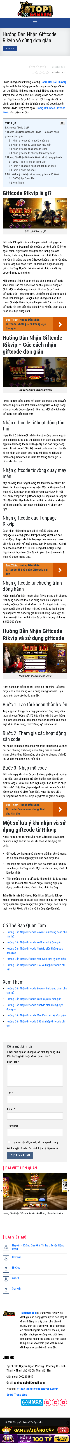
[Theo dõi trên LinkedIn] (55, 1402)
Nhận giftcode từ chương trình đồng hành (34, 153)
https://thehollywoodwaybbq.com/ (37, 1388)
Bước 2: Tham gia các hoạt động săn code (34, 165)
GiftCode (10, 48)
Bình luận (13, 1061)
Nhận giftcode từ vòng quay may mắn (32, 144)
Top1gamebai (28, 1312)
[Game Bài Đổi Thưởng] (35, 9)
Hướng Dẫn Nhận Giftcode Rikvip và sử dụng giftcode (34, 157)
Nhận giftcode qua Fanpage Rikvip (30, 149)
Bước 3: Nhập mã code (24, 170)
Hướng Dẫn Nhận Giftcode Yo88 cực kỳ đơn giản (33, 942)
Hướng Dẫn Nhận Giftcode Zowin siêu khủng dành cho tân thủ (33, 1213)
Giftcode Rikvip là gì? (18, 127)
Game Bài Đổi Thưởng (54, 82)
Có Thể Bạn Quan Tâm (24, 178)
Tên (10, 1092)
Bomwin (16, 1257)
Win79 (15, 1278)
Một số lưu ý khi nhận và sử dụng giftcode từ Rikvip (34, 174)
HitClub (16, 1267)
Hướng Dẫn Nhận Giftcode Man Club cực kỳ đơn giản (36, 959)
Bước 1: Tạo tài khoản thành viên (29, 161)
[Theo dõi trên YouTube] (63, 1402)
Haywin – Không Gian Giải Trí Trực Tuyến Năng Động (38, 1247)
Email (11, 1109)
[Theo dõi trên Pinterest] (47, 1402)
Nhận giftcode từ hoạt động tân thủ (31, 140)
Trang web (12, 1125)
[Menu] (34, 23)
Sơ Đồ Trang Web (16, 1394)
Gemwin (16, 1288)
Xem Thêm (18, 182)
